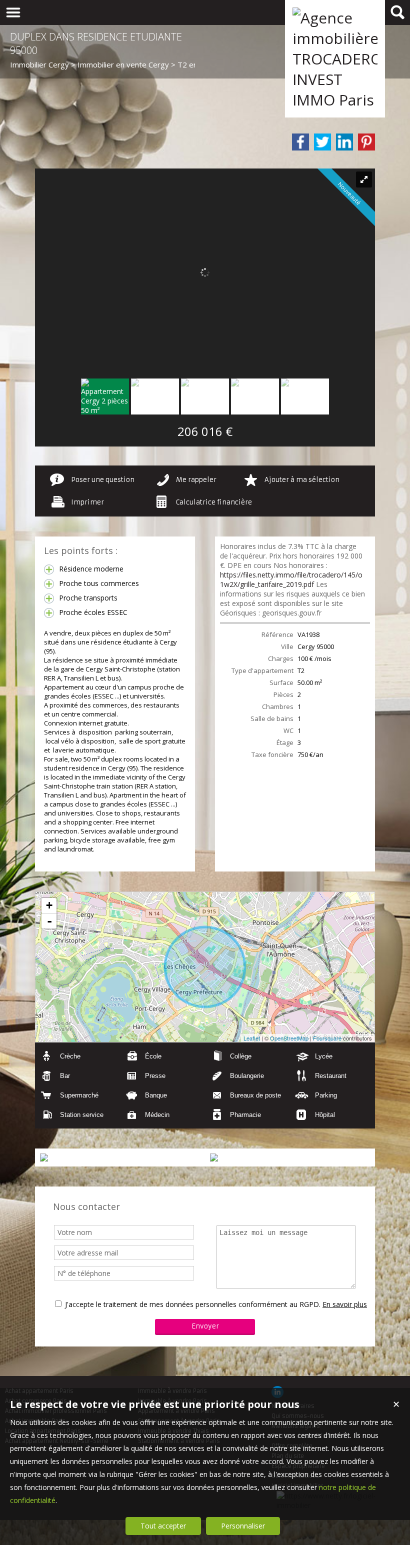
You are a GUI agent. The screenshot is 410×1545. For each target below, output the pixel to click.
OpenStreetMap (289, 1038)
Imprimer (87, 502)
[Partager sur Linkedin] (344, 142)
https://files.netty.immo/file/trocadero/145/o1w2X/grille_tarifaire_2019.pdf (291, 579)
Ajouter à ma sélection (302, 480)
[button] (77, 1056)
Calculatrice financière (214, 502)
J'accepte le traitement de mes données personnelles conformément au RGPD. (192, 1304)
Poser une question (102, 480)
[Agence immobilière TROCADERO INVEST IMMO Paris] (335, 100)
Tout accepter (163, 1525)
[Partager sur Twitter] (322, 142)
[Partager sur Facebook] (300, 142)
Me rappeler (196, 480)
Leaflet (252, 1038)
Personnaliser (243, 1525)
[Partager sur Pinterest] (366, 142)
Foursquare (327, 1038)
